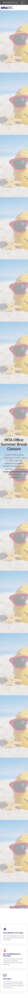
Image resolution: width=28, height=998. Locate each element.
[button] (1, 459)
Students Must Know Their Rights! (14, 433)
